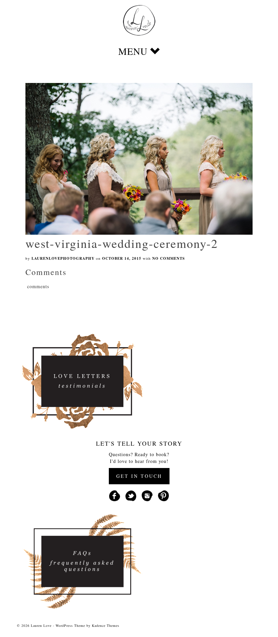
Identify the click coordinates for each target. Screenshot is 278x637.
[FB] (114, 494)
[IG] (147, 494)
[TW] (131, 494)
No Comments (168, 258)
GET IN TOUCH (139, 476)
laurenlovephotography (63, 258)
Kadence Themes (105, 625)
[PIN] (163, 494)
